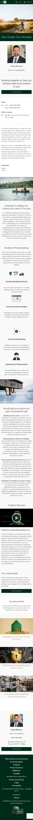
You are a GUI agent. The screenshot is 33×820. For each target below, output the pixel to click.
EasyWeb (16, 773)
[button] (16, 518)
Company (16, 765)
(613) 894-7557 (15, 108)
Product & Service (16, 767)
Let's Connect (16, 591)
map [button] (11, 117)
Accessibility (16, 785)
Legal (17, 782)
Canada (16, 798)
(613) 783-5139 (15, 105)
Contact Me (16, 92)
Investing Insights (16, 762)
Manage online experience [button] (16, 776)
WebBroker (16, 770)
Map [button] (23, 744)
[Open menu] (4, 2)
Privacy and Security (16, 780)
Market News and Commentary (16, 759)
